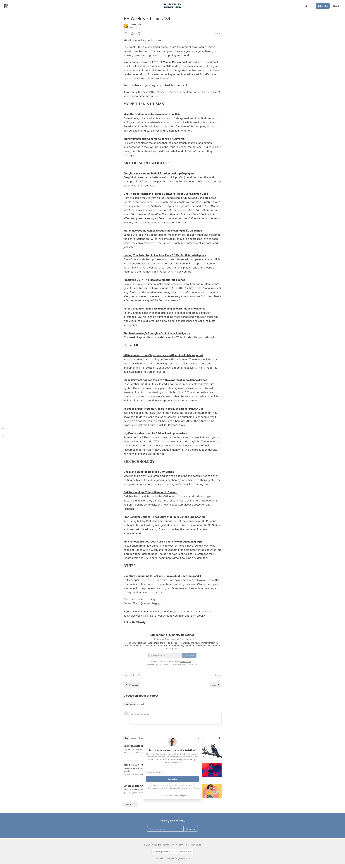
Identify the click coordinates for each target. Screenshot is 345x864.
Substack (159, 858)
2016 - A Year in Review (166, 62)
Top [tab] (126, 738)
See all (129, 804)
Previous (133, 684)
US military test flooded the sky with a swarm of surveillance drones (165, 380)
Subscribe (323, 6)
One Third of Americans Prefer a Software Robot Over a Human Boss (165, 193)
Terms (181, 844)
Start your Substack (165, 851)
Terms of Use (185, 785)
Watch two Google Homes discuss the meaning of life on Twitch (162, 230)
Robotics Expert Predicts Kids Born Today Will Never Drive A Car (163, 408)
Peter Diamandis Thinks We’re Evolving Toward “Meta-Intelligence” (164, 308)
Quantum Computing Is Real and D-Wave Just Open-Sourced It (162, 576)
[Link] (120, 104)
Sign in (336, 6)
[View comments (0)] (132, 33)
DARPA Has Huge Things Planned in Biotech (150, 492)
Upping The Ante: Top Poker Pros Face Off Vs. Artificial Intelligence (164, 255)
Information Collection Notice (172, 788)
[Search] (306, 6)
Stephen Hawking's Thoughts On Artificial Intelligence (156, 333)
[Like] (126, 33)
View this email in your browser (142, 40)
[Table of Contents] (3, 432)
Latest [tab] (133, 738)
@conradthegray (150, 603)
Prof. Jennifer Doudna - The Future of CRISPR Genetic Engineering (164, 516)
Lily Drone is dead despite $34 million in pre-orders (155, 433)
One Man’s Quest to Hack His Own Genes (148, 471)
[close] (198, 738)
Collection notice (193, 844)
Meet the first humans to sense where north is (151, 114)
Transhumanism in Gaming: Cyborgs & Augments (154, 138)
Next (213, 684)
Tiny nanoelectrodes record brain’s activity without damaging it (162, 541)
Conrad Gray (135, 24)
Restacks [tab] (141, 704)
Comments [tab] (130, 704)
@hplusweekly (135, 615)
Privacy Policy (192, 788)
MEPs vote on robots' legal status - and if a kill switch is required (163, 355)
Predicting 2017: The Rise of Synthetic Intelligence (154, 279)
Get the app (185, 851)
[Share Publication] (312, 6)
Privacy (174, 844)
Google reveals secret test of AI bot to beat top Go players (159, 173)
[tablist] (135, 704)
